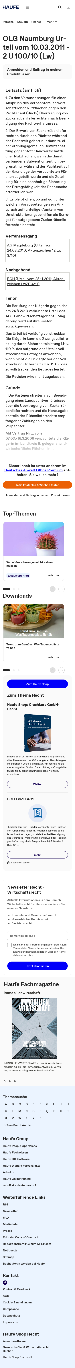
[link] (8, 22)
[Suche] (60, 7)
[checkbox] (9, 945)
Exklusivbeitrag (18, 576)
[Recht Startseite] (12, 7)
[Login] (68, 7)
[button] (37, 485)
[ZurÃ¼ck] (53, 589)
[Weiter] (61, 589)
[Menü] (27, 7)
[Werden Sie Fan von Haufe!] (5, 1282)
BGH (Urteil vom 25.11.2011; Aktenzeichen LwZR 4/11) (36, 281)
